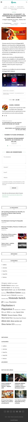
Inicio (6, 6)
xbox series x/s (16, 321)
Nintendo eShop (4, 298)
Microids (23, 292)
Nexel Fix (5, 271)
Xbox (20, 315)
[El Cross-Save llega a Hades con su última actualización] (7, 394)
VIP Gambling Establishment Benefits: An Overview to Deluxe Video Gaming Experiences (13, 213)
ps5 (5, 312)
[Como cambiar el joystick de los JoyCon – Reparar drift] (7, 378)
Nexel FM (5, 274)
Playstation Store (18, 309)
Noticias (12, 6)
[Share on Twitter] (13, 100)
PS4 (2, 312)
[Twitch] (23, 411)
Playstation (12, 302)
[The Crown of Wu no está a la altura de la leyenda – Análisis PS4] (22, 236)
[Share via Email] (18, 100)
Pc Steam (6, 302)
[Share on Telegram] (16, 100)
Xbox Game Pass (7, 318)
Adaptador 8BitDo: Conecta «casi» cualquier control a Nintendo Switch (20, 386)
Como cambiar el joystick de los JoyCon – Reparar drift (6, 386)
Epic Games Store (6, 290)
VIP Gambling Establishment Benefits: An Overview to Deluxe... (14, 140)
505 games (4, 283)
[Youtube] (17, 411)
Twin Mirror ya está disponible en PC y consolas (20, 401)
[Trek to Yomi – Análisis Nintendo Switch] (22, 245)
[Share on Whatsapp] (15, 100)
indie (14, 290)
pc (2, 302)
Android (9, 283)
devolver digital (5, 287)
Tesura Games (13, 315)
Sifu (12, 312)
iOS (16, 290)
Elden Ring (17, 287)
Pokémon (23, 309)
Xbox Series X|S (8, 324)
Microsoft (3, 295)
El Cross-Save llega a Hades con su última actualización (7, 401)
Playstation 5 (7, 309)
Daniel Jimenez (7, 23)
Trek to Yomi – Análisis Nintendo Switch (7, 244)
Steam (4, 315)
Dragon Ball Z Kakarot (8, 90)
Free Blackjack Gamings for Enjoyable (12, 221)
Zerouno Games (18, 324)
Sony (14, 312)
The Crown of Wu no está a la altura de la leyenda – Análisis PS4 (8, 236)
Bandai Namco (6, 285)
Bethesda (13, 285)
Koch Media (21, 290)
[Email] (20, 411)
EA (13, 287)
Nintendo (14, 295)
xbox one (5, 321)
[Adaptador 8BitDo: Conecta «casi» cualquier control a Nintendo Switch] (21, 378)
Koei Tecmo (3, 292)
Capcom (16, 285)
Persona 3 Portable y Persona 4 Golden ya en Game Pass (13, 227)
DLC (11, 287)
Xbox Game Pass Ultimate (19, 318)
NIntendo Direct (20, 295)
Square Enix (20, 312)
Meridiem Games (13, 292)
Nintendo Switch (17, 298)
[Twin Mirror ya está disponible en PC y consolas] (21, 394)
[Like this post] (10, 100)
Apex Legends (14, 283)
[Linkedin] (14, 411)
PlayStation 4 (8, 305)
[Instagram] (11, 411)
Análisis (5, 264)
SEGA (8, 312)
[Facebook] (5, 411)
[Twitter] (8, 411)
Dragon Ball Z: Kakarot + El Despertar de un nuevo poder (13, 94)
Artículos (5, 268)
